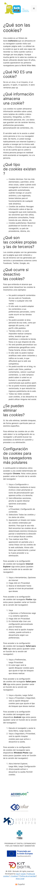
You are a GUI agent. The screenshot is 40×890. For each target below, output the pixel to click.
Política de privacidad (28, 876)
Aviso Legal (20, 879)
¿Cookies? (14, 876)
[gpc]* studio (21, 874)
